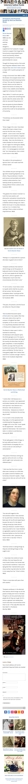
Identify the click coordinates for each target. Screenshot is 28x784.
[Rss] (19, 712)
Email (4, 688)
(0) (10, 25)
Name (4, 683)
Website (4, 692)
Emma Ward (6, 24)
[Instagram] (12, 712)
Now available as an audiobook (14, 775)
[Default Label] (15, 712)
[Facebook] (5, 712)
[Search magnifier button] (24, 708)
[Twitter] (9, 712)
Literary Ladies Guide (14, 5)
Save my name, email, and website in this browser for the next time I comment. (13, 698)
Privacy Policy (14, 781)
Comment (5, 672)
